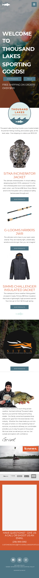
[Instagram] (25, 560)
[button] (34, 4)
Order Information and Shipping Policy (20, 566)
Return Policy (19, 565)
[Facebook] (13, 560)
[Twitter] (19, 560)
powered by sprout (19, 570)
